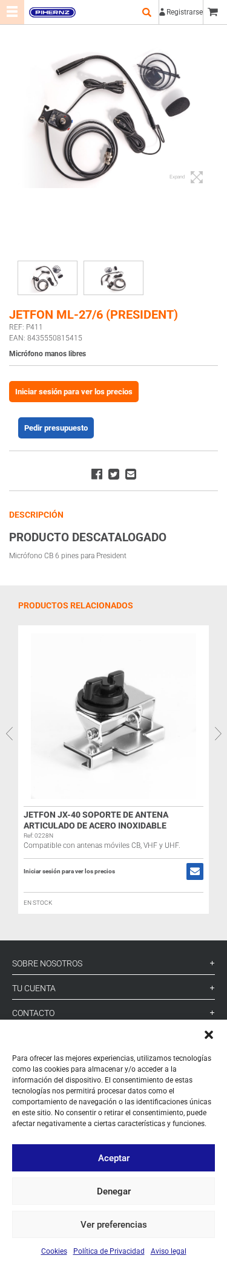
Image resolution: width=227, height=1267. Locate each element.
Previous (9, 733)
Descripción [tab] (36, 515)
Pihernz (52, 12)
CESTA (215, 12)
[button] (209, 1035)
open (146, 12)
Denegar (114, 1191)
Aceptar (114, 1158)
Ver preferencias (114, 1224)
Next (218, 733)
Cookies (54, 1251)
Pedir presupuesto (56, 427)
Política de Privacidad (109, 1251)
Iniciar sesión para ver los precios (74, 391)
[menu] (12, 12)
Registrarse (184, 12)
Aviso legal (168, 1251)
